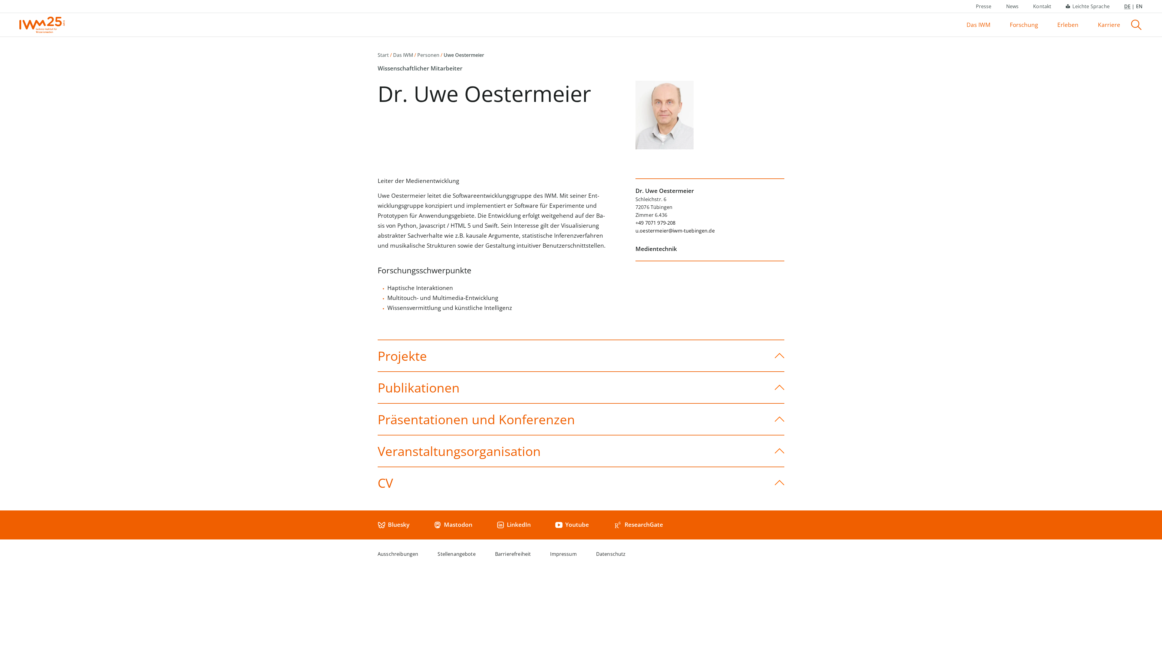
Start (383, 55)
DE (1127, 6)
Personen (428, 55)
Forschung (1024, 25)
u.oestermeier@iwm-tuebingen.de (675, 230)
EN (1139, 6)
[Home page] (42, 25)
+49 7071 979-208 (655, 223)
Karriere (1109, 25)
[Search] (1136, 24)
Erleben (1067, 25)
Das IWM (978, 25)
